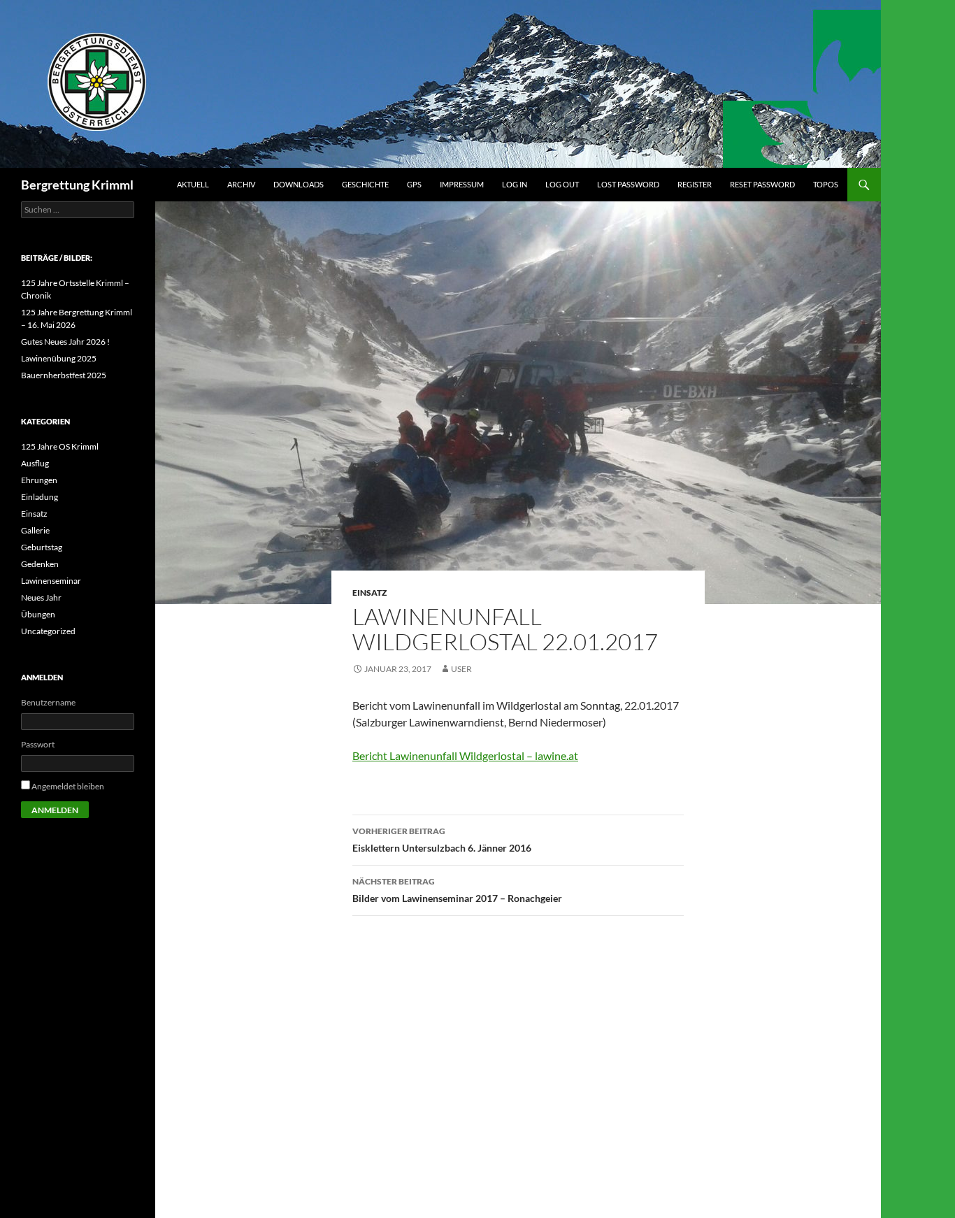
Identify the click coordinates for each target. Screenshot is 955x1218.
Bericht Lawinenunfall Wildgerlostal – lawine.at (465, 755)
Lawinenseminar (51, 580)
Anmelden (54, 810)
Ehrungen (39, 480)
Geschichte (365, 184)
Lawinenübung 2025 (58, 358)
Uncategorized (48, 631)
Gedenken (40, 564)
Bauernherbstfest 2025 (63, 375)
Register (694, 184)
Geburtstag (41, 547)
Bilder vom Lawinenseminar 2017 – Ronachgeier (457, 890)
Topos (825, 184)
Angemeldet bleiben (67, 786)
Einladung (39, 497)
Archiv (241, 184)
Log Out (562, 184)
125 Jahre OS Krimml (60, 446)
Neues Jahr (41, 597)
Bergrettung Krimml (77, 184)
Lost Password (628, 184)
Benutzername (48, 702)
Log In (514, 184)
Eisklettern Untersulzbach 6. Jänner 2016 (441, 840)
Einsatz (369, 592)
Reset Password (762, 184)
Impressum (462, 184)
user (461, 669)
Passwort (38, 744)
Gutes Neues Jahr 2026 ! (65, 341)
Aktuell (193, 184)
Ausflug (35, 463)
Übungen (38, 614)
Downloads (298, 184)
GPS (414, 184)
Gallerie (35, 530)
